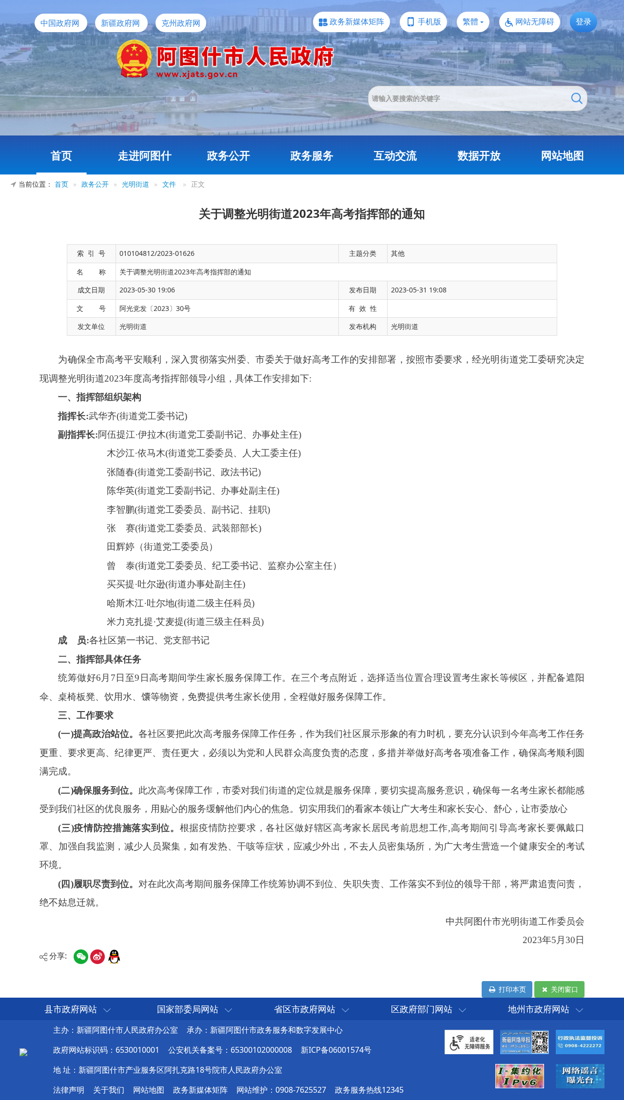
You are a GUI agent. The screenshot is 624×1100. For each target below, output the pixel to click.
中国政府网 (59, 23)
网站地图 (562, 155)
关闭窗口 (563, 989)
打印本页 (511, 989)
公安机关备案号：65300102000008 (230, 1049)
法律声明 (68, 1089)
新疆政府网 (120, 23)
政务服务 (312, 155)
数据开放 (479, 155)
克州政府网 (180, 23)
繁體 (470, 21)
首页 (61, 155)
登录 (583, 21)
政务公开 (228, 155)
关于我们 (108, 1089)
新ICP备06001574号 (336, 1049)
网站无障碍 (534, 21)
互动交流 (395, 155)
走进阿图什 (145, 155)
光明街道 (135, 184)
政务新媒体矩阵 (357, 21)
